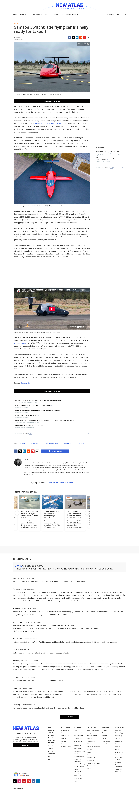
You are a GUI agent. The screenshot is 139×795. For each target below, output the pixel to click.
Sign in (18, 565)
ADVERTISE (51, 746)
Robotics (64, 744)
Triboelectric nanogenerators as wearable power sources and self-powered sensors (37, 410)
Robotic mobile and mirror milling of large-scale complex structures (33, 405)
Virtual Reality (91, 766)
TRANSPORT (57, 14)
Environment (119, 741)
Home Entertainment (93, 746)
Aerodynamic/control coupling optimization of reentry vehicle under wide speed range (38, 400)
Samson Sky (26, 383)
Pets (88, 755)
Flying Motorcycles (51, 443)
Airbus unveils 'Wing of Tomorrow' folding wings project (51, 514)
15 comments (57, 451)
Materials (64, 738)
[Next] (87, 513)
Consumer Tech (92, 735)
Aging (117, 749)
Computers (90, 733)
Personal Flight (68, 443)
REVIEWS (51, 743)
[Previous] (17, 513)
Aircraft (16, 23)
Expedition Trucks (79, 756)
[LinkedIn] (77, 37)
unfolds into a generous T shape (47, 123)
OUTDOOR (36, 14)
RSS (49, 756)
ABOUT (50, 733)
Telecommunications (93, 763)
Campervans (78, 748)
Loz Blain (27, 459)
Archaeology (119, 733)
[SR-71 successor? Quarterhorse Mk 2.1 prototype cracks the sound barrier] (74, 502)
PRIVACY (51, 751)
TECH (46, 14)
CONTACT (51, 754)
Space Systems (66, 746)
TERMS (50, 748)
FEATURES (51, 740)
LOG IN (119, 14)
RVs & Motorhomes (78, 770)
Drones (89, 738)
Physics (117, 744)
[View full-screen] (88, 44)
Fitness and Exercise (118, 758)
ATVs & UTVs (78, 741)
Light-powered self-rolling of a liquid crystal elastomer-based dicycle (107, 152)
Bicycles (104, 735)
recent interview (21, 343)
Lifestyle (89, 749)
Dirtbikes (77, 754)
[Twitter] (73, 37)
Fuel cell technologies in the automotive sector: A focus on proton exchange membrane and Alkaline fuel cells (45, 420)
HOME (15, 14)
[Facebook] (69, 37)
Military (63, 741)
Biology (117, 738)
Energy (63, 733)
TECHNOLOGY (91, 727)
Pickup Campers (79, 767)
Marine (104, 738)
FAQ (49, 759)
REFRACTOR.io (119, 727)
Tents (76, 781)
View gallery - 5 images (52, 101)
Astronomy (118, 735)
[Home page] (69, 5)
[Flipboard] (84, 37)
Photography (91, 757)
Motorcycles (106, 741)
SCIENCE (118, 730)
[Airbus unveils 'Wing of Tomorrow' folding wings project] (52, 502)
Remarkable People (93, 760)
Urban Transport (107, 744)
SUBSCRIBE (110, 14)
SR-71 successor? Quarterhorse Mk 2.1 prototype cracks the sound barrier (74, 514)
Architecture (65, 730)
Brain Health (119, 752)
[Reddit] (80, 37)
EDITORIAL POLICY (51, 736)
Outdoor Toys (78, 735)
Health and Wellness (118, 770)
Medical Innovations (118, 766)
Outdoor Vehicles (79, 733)
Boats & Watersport (77, 745)
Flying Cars (35, 443)
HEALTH (117, 746)
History (89, 744)
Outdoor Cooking (79, 764)
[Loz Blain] (18, 462)
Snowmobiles (78, 778)
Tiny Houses (78, 738)
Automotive (105, 733)
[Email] (88, 37)
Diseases (118, 762)
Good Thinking (91, 741)
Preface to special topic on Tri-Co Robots (26, 415)
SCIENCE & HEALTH (72, 14)
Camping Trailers (79, 751)
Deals (89, 768)
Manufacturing (65, 735)
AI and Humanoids (93, 730)
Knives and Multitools (77, 760)
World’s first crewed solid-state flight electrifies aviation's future (29, 514)
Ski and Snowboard (77, 775)
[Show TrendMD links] (88, 433)
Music (89, 752)
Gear (75, 730)
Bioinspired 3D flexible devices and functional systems (30, 425)
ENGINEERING (24, 14)
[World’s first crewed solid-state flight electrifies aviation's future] (29, 502)
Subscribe (25, 745)
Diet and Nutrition (120, 755)
